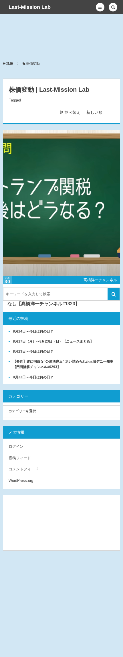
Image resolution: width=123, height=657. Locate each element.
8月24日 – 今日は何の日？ (33, 331)
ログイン (16, 446)
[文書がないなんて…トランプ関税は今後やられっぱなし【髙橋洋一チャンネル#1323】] (61, 203)
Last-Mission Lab (30, 7)
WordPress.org (21, 480)
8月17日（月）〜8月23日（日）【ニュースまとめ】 (53, 341)
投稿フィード (20, 458)
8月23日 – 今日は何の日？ (33, 351)
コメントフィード (23, 469)
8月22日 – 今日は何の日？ (33, 377)
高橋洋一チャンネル (100, 280)
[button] (100, 7)
